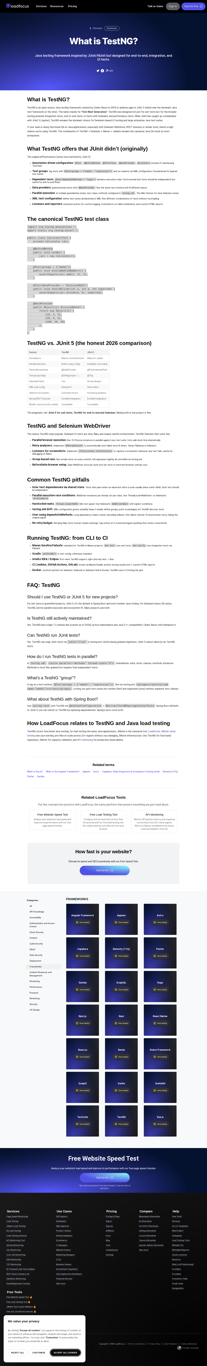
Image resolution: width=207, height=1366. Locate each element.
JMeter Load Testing (15, 1226)
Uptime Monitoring (14, 1245)
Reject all (17, 1352)
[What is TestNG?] (98, 71)
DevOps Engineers (64, 1235)
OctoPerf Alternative (148, 1226)
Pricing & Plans (113, 1216)
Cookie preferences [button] (189, 1344)
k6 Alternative (145, 1221)
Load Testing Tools (181, 1240)
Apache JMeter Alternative (151, 1245)
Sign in (109, 1221)
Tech (108, 1245)
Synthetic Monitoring (16, 1278)
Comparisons (112, 1250)
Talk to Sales (155, 6)
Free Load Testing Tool (16, 1302)
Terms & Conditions (136, 1344)
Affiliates (110, 1231)
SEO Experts (61, 1216)
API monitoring (85, 739)
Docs (108, 1235)
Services (41, 6)
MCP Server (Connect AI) (17, 1274)
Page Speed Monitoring (17, 1216)
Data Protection (170, 1344)
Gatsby (40, 776)
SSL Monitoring (13, 1250)
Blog (108, 1240)
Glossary (97, 28)
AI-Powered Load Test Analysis (20, 1269)
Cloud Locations (179, 1255)
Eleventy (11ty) (170, 771)
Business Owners (63, 1264)
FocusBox (176, 1274)
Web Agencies (62, 1226)
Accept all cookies (65, 1352)
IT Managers (61, 1245)
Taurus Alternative (147, 1240)
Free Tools (177, 1216)
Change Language (190, 1348)
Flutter (30, 776)
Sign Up (109, 1226)
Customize (38, 1352)
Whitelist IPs (178, 1245)
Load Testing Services (16, 1235)
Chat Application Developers (69, 1274)
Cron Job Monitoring (15, 1255)
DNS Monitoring (13, 1259)
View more (60, 1283)
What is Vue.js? (35, 771)
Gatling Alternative (147, 1231)
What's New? (178, 1231)
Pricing (72, 6)
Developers (61, 1221)
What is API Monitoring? (183, 1264)
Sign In (173, 6)
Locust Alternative (147, 1235)
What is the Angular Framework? (63, 771)
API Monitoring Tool (15, 1240)
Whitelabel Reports (180, 1250)
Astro (96, 771)
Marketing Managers (65, 1255)
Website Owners (63, 1250)
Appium (86, 771)
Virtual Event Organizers (67, 1269)
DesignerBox (178, 1288)
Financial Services (64, 1278)
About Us (176, 1259)
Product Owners (63, 1231)
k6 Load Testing (13, 1231)
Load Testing (12, 1221)
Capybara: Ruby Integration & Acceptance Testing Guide (131, 771)
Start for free (191, 6)
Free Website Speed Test (17, 1297)
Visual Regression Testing (18, 1283)
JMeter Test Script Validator (19, 1306)
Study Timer (177, 1283)
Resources (57, 6)
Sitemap (110, 1255)
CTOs (58, 1259)
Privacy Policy (154, 1344)
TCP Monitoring (13, 1264)
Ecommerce (61, 1240)
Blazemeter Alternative (149, 1216)
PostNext (176, 1269)
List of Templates (180, 1226)
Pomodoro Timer (180, 1278)
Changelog (177, 1235)
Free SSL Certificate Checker (19, 1311)
